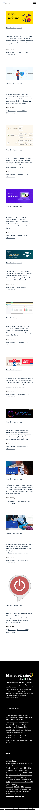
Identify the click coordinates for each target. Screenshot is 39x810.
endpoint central (13, 775)
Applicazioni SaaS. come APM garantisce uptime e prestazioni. (19, 211)
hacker (21, 777)
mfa (29, 787)
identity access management (13, 779)
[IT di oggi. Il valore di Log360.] (19, 17)
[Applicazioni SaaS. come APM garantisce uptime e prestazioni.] (19, 196)
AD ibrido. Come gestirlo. (19, 481)
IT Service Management (14, 28)
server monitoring (10, 796)
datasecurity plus (17, 772)
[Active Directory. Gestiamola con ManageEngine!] (19, 522)
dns (7, 775)
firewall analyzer (10, 777)
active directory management (15, 763)
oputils (8, 793)
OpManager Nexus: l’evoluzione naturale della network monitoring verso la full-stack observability (19, 718)
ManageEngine (15, 786)
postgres (16, 793)
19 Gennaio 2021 (22, 630)
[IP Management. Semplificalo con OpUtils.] (19, 308)
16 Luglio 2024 (21, 447)
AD (26, 763)
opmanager (24, 791)
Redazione (11, 52)
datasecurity (9, 772)
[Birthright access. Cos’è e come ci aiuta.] (19, 135)
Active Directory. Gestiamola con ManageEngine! (14, 538)
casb (11, 770)
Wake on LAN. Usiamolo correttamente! (18, 608)
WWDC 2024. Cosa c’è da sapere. (19, 425)
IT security (29, 782)
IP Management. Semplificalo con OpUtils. (19, 321)
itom (8, 782)
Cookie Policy (30, 809)
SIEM (16, 796)
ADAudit (8, 765)
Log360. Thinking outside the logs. (19, 266)
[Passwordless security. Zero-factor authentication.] (19, 73)
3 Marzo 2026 (21, 111)
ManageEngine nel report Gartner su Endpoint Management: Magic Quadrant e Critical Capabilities (18, 725)
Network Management (25, 789)
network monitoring (12, 791)
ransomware (22, 793)
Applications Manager (14, 768)
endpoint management (25, 775)
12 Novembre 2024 (23, 394)
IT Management (26, 779)
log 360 (14, 784)
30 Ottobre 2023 (22, 560)
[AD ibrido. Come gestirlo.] (19, 468)
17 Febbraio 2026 (22, 174)
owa (12, 793)
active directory (12, 761)
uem (20, 796)
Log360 (9, 784)
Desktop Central (27, 772)
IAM (25, 777)
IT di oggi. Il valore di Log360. (16, 31)
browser (8, 770)
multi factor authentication (12, 789)
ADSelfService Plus (15, 765)
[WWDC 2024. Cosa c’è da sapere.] (19, 413)
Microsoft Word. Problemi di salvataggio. (19, 373)
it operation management (18, 782)
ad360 (30, 763)
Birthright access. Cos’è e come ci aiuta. (19, 153)
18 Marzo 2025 (21, 287)
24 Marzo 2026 (22, 52)
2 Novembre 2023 (23, 501)
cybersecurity (22, 770)
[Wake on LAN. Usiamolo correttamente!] (19, 588)
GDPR (16, 777)
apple (22, 765)
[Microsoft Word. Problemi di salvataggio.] (19, 361)
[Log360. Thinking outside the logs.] (19, 254)
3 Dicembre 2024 (22, 342)
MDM (26, 787)
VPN (23, 796)
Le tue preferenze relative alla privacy (12, 809)
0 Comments (10, 55)
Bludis (28, 768)
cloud (15, 770)
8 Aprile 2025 (21, 236)
